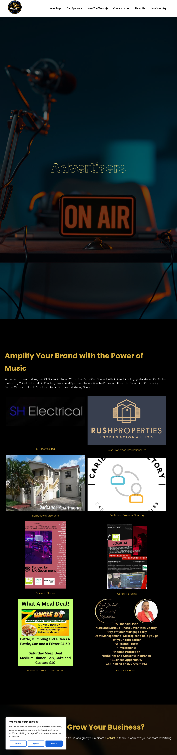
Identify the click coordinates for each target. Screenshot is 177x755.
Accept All (54, 743)
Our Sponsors (74, 8)
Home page (55, 8)
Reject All (36, 743)
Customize (18, 743)
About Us (140, 8)
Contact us (119, 8)
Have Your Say (158, 8)
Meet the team (96, 8)
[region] (36, 733)
